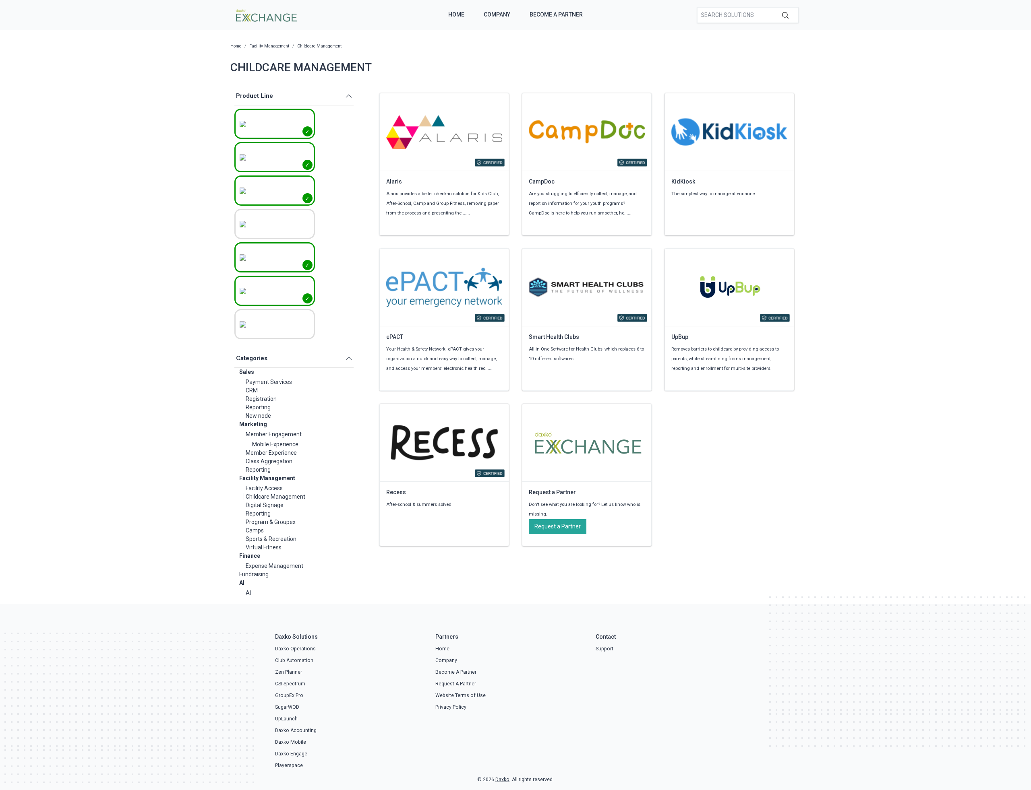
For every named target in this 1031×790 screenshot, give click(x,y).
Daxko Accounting (296, 730)
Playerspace (289, 765)
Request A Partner (455, 684)
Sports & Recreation (271, 539)
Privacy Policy (450, 707)
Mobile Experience (275, 444)
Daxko (502, 779)
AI (241, 583)
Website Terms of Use (460, 695)
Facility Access (264, 488)
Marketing (253, 424)
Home (456, 14)
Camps (255, 530)
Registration (261, 399)
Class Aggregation (269, 461)
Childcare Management (275, 496)
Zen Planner (288, 672)
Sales (246, 372)
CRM (252, 390)
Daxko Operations (295, 649)
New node (258, 416)
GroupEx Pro (289, 695)
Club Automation (294, 660)
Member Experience (271, 453)
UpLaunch (286, 719)
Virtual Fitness (264, 547)
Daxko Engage (291, 754)
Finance (249, 556)
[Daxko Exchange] (265, 14)
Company (497, 14)
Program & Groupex (271, 522)
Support (604, 649)
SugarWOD (287, 707)
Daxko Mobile (290, 742)
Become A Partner (556, 14)
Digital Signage (265, 505)
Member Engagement (274, 434)
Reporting (258, 407)
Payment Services (269, 382)
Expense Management (274, 566)
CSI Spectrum (290, 684)
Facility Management (267, 478)
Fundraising (254, 574)
